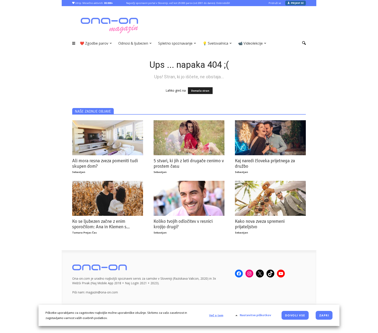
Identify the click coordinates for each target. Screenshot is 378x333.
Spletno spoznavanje (175, 43)
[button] (304, 43)
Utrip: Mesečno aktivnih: (94, 3)
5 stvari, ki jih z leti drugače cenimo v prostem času (189, 163)
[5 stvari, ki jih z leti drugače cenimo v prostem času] (189, 137)
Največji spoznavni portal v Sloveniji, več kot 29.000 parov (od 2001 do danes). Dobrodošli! (178, 3)
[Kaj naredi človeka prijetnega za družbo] (270, 137)
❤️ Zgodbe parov (94, 43)
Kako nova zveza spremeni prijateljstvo (260, 224)
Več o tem (216, 315)
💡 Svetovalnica (215, 43)
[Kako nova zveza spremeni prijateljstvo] (270, 198)
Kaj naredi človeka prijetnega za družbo (265, 163)
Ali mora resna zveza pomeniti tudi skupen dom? (105, 163)
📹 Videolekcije (250, 43)
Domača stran (200, 90)
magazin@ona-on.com (102, 292)
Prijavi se (297, 3)
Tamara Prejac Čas (84, 232)
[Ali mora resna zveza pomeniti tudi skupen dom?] (107, 137)
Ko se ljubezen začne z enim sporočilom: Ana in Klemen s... (101, 224)
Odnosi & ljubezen (133, 43)
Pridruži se (275, 3)
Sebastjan (78, 172)
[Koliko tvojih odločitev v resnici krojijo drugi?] (189, 198)
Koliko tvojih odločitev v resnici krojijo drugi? (183, 224)
